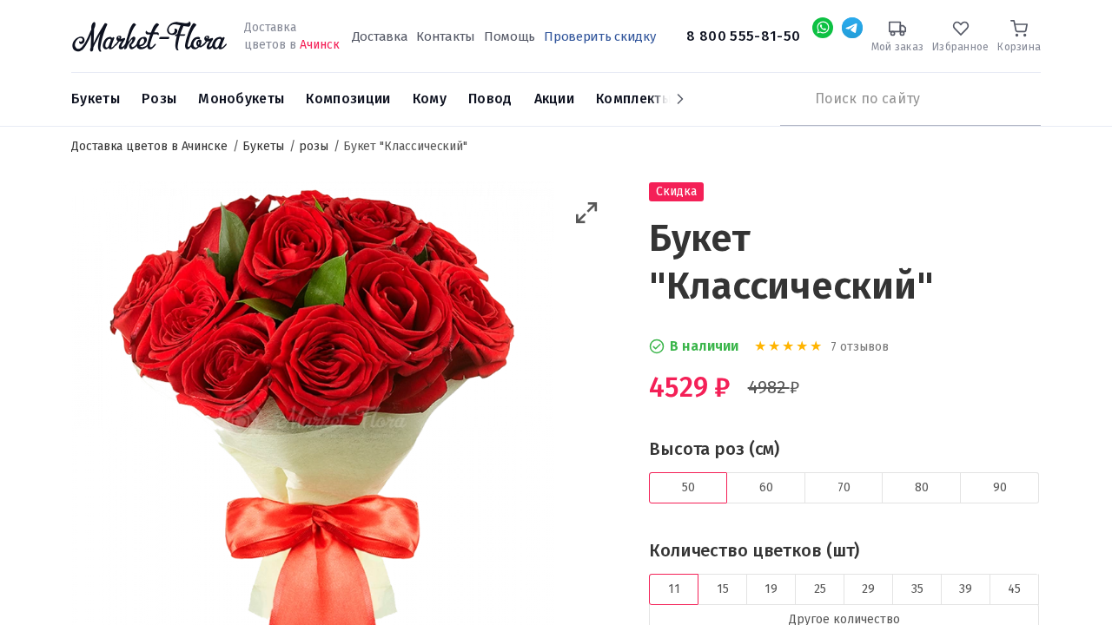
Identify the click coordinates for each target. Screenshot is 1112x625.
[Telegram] (852, 27)
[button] (587, 213)
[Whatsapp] (822, 27)
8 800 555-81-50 (743, 36)
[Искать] (789, 99)
